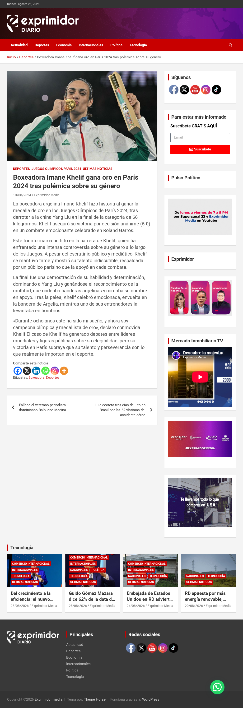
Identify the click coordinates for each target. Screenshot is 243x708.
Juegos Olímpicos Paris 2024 (56, 169)
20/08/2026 (194, 606)
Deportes (42, 45)
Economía (64, 45)
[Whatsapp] (45, 371)
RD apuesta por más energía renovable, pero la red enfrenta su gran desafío (208, 602)
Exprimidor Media (47, 195)
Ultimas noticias (97, 169)
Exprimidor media (48, 699)
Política (116, 45)
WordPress (150, 699)
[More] (64, 371)
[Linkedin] (36, 371)
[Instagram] (55, 371)
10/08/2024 (22, 195)
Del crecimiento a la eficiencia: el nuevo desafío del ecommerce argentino (34, 602)
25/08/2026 (20, 606)
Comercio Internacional (31, 563)
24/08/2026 (136, 606)
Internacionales (91, 45)
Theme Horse (95, 699)
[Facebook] (18, 371)
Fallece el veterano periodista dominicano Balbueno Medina (42, 407)
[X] (27, 371)
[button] (217, 687)
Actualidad (19, 45)
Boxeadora (36, 377)
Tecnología (138, 45)
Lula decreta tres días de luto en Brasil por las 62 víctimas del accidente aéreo (120, 410)
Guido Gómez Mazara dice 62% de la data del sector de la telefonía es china (92, 602)
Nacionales (79, 570)
